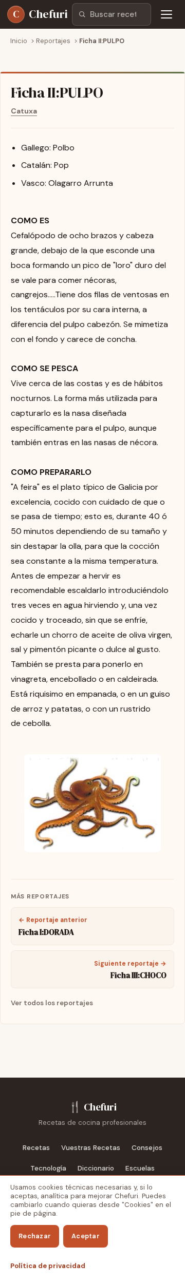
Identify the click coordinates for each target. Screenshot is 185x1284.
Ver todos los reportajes (52, 1003)
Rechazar (34, 1236)
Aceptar (85, 1236)
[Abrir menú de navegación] (166, 14)
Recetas (36, 1147)
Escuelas (140, 1168)
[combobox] (111, 14)
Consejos (147, 1147)
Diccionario (96, 1168)
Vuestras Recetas (90, 1147)
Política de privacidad (47, 1265)
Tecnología (48, 1168)
